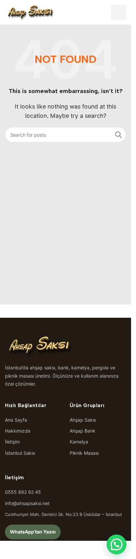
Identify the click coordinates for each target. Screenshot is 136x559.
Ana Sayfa (16, 420)
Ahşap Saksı (83, 420)
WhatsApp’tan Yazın (33, 532)
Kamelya (79, 441)
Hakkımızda (17, 431)
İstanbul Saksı (20, 453)
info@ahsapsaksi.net (27, 503)
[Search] (118, 134)
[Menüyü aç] (118, 12)
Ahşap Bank (82, 431)
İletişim (12, 441)
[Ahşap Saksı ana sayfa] (30, 12)
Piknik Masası (84, 453)
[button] (116, 544)
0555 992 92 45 (23, 492)
